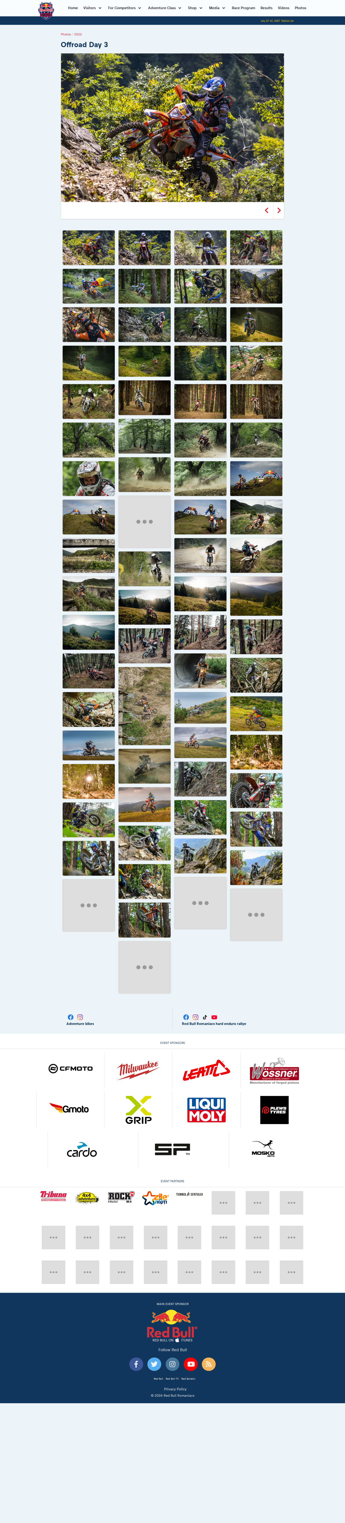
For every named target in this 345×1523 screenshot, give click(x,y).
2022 (78, 34)
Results (266, 8)
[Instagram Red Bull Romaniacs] (196, 1000)
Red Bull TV (172, 1342)
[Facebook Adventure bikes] (71, 1000)
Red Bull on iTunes (173, 1304)
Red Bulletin (188, 1342)
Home (73, 8)
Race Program (243, 8)
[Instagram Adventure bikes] (80, 1000)
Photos (300, 8)
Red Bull (158, 1342)
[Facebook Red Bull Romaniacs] (186, 1000)
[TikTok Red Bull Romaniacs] (205, 1000)
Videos (283, 8)
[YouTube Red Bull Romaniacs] (214, 1000)
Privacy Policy (175, 1353)
